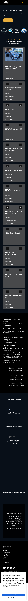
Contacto (5, 555)
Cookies (5, 559)
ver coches (8, 20)
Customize (13, 589)
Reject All (13, 592)
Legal (4, 557)
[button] (23, 3)
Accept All (14, 594)
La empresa (6, 554)
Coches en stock (7, 552)
